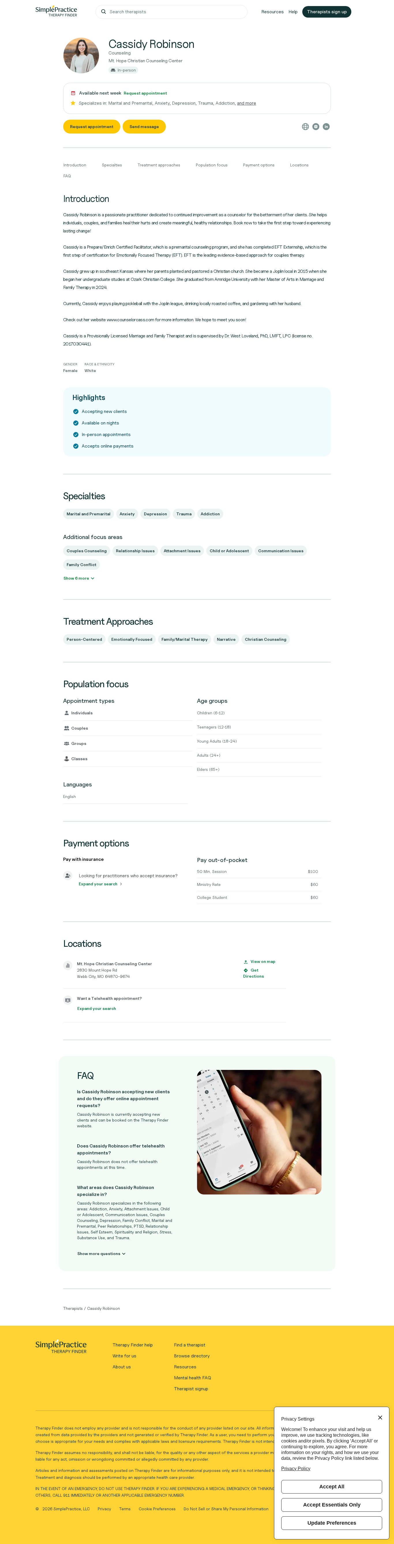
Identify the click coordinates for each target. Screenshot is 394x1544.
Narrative (226, 639)
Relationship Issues (135, 550)
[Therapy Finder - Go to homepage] (61, 1348)
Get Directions (253, 973)
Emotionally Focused (131, 639)
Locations (299, 164)
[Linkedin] (326, 126)
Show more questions (98, 1253)
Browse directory (192, 1356)
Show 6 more (76, 578)
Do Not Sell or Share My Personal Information (226, 1508)
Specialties (112, 164)
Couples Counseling (87, 550)
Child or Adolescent (229, 550)
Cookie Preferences (157, 1508)
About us (121, 1367)
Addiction (210, 513)
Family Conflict (81, 564)
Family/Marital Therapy (185, 639)
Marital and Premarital (88, 513)
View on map (263, 961)
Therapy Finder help (132, 1345)
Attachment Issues (182, 550)
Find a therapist (189, 1345)
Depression (155, 513)
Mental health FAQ (192, 1377)
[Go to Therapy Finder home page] (56, 11)
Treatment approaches (159, 164)
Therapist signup (191, 1388)
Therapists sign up (327, 11)
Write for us (124, 1356)
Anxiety (127, 513)
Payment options (259, 164)
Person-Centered (84, 639)
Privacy (105, 1508)
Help (293, 11)
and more (246, 103)
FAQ (67, 175)
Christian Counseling (265, 639)
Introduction (74, 164)
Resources (272, 11)
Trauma (184, 513)
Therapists (73, 1308)
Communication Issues (280, 550)
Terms (125, 1508)
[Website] (305, 126)
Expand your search (98, 883)
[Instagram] (315, 126)
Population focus (212, 164)
